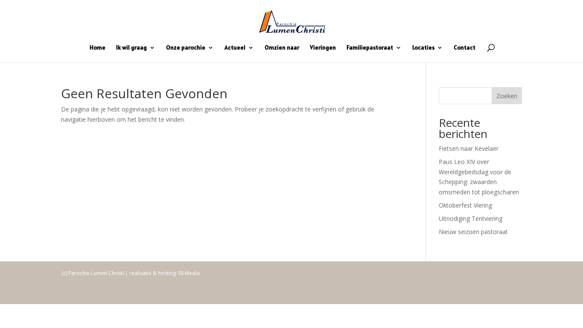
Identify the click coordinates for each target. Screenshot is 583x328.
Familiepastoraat (370, 47)
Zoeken (506, 96)
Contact (464, 47)
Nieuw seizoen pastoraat (473, 232)
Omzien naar (282, 47)
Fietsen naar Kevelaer (468, 148)
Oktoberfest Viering (465, 205)
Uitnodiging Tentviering (470, 218)
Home (97, 47)
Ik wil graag (131, 47)
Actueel (234, 47)
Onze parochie (185, 47)
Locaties (423, 47)
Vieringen (323, 47)
